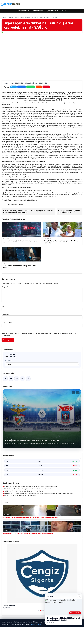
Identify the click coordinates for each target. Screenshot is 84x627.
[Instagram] (16, 378)
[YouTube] (22, 378)
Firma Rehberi (38, 10)
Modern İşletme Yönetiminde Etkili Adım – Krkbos (20, 495)
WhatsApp (30, 87)
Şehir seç (8, 360)
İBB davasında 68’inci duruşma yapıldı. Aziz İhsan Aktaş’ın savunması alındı (27, 489)
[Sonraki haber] (77, 392)
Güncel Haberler (23, 10)
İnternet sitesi (7, 323)
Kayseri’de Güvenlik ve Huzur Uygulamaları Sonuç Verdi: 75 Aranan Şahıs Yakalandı (30, 486)
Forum (64, 10)
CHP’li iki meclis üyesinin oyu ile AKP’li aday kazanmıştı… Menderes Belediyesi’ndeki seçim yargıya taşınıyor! (38, 493)
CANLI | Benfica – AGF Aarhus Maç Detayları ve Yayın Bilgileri (23, 491)
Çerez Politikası (52, 10)
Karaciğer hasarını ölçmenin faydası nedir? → (69, 211)
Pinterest (46, 87)
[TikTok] (28, 378)
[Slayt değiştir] (38, 610)
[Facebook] (5, 378)
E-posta (5, 314)
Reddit (38, 87)
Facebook (21, 87)
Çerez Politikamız (36, 624)
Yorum (5, 287)
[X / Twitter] (11, 378)
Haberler (4, 17)
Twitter (13, 87)
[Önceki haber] (73, 392)
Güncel (11, 17)
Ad (3, 306)
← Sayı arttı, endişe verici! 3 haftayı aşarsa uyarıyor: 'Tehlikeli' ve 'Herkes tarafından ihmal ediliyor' (28, 211)
